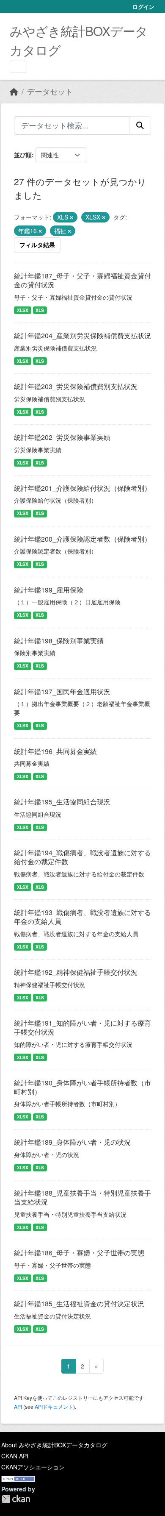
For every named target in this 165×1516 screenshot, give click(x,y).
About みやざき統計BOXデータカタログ (54, 1445)
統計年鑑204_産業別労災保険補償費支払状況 (82, 335)
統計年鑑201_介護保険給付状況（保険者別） (82, 488)
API (18, 1406)
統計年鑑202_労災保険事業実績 (62, 437)
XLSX (22, 310)
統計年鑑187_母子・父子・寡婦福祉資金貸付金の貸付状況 (82, 280)
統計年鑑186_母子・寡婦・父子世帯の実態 (79, 1252)
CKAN (15, 1498)
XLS (40, 310)
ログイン (143, 7)
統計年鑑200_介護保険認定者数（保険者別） (82, 539)
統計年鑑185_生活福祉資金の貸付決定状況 (79, 1303)
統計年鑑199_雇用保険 (48, 590)
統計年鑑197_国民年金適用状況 (62, 691)
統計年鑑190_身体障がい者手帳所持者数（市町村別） (82, 1087)
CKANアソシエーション (33, 1467)
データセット (50, 91)
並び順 (23, 154)
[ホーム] (14, 91)
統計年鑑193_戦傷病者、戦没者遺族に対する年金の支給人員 (82, 916)
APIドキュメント (54, 1406)
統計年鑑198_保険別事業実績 (59, 640)
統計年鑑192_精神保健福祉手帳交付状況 (76, 972)
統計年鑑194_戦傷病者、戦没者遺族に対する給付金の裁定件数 (82, 857)
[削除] (71, 217)
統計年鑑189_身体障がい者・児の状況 (72, 1142)
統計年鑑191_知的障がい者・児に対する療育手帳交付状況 (82, 1027)
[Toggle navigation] (18, 67)
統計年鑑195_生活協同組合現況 (62, 802)
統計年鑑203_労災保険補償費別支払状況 (76, 386)
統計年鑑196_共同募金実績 (55, 751)
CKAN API (14, 1456)
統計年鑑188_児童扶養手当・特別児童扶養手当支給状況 (82, 1197)
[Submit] (140, 125)
